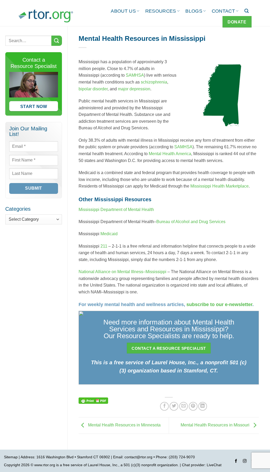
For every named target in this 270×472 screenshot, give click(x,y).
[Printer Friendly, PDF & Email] (93, 400)
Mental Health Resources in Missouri (215, 425)
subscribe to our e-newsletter (219, 304)
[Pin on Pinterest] (193, 406)
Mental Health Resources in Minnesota (124, 425)
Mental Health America (170, 153)
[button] (246, 11)
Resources (160, 11)
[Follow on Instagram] (245, 462)
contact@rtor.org (138, 457)
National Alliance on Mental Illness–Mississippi (122, 271)
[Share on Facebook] (164, 406)
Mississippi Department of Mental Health (116, 209)
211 (103, 246)
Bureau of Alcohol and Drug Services (190, 221)
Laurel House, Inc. (103, 465)
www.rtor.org (44, 465)
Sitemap (11, 457)
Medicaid (109, 234)
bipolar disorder (93, 89)
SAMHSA (135, 75)
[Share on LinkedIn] (202, 406)
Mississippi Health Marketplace (219, 186)
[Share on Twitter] (174, 406)
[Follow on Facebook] (236, 462)
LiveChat (214, 465)
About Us (123, 11)
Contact (223, 11)
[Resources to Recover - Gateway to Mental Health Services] (45, 15)
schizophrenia (154, 82)
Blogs (193, 11)
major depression (134, 89)
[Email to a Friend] (183, 406)
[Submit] (56, 41)
